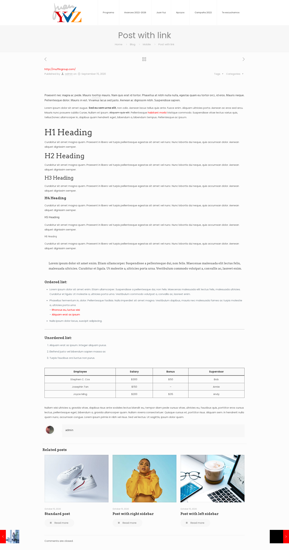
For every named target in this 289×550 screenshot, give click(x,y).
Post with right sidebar (133, 514)
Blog (132, 44)
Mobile (147, 44)
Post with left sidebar (199, 514)
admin (69, 74)
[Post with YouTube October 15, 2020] (279, 536)
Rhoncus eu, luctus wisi (66, 310)
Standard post (57, 514)
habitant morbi (157, 112)
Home (118, 44)
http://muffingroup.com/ (60, 69)
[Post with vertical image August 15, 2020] (9, 536)
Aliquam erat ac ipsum (66, 314)
